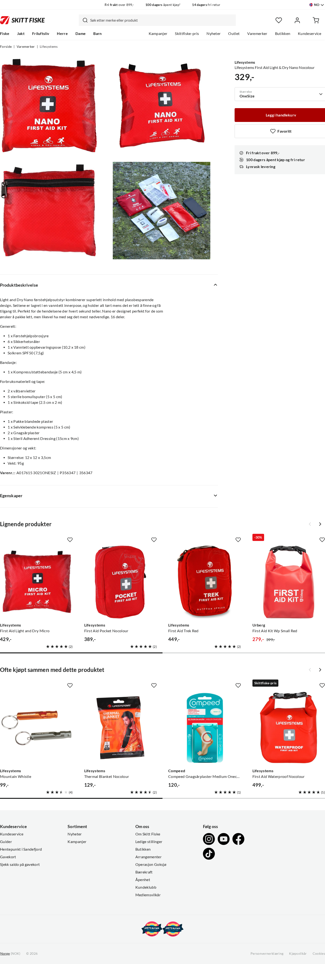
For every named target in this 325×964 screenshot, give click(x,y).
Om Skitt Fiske (147, 834)
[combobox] (157, 20)
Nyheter (214, 33)
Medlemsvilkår (148, 895)
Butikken (283, 33)
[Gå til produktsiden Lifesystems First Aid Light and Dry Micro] (36, 582)
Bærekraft (144, 872)
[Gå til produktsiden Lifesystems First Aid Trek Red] (204, 582)
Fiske (5, 33)
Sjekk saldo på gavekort (20, 864)
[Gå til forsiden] (22, 20)
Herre (62, 33)
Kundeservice (309, 33)
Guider (6, 841)
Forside (6, 46)
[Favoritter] (278, 20)
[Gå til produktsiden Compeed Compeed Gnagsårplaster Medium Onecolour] (204, 727)
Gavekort (8, 857)
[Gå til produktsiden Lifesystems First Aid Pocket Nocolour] (120, 582)
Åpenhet (142, 879)
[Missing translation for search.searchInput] (83, 20)
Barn (97, 33)
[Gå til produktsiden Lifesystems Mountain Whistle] (36, 727)
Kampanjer (158, 33)
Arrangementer (148, 857)
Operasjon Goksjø (150, 864)
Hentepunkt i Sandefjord (21, 849)
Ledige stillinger (148, 841)
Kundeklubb (145, 887)
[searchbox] (162, 20)
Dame (80, 33)
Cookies (319, 953)
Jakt (21, 33)
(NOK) (10, 953)
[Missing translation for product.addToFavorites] (70, 539)
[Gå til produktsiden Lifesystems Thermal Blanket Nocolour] (120, 727)
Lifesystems (49, 46)
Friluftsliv (40, 33)
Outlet (234, 33)
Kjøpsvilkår (298, 953)
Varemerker (257, 33)
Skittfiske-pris (187, 33)
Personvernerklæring (267, 953)
